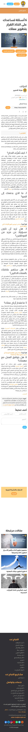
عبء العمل (9, 265)
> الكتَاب (22, 667)
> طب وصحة (20, 655)
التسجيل (10, 4)
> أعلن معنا (21, 685)
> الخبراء (22, 665)
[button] (14, 133)
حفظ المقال (22, 99)
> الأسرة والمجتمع (19, 657)
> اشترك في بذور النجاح (17, 690)
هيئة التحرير (17, 90)
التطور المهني (15, 97)
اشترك (14, 493)
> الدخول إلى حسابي (18, 695)
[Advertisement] (14, 71)
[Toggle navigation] (4, 3)
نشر (24, 427)
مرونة (10, 189)
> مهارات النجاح (20, 645)
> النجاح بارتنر (20, 688)
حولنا (22, 725)
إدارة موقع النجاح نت (8, 405)
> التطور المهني (20, 652)
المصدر (25, 394)
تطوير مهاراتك (13, 384)
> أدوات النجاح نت (19, 670)
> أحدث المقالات (20, 642)
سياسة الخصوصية (16, 725)
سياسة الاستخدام (8, 725)
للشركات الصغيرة (10, 328)
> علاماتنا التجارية (19, 698)
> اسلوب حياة (20, 650)
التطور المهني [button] (21, 51)
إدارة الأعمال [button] (21, 55)
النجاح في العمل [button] (8, 51)
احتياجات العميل (19, 219)
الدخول (17, 4)
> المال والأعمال (20, 647)
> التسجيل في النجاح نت (17, 693)
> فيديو (22, 660)
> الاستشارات (20, 662)
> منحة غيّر (21, 678)
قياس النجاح (18, 312)
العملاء (7, 291)
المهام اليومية (19, 366)
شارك (7, 107)
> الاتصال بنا (21, 700)
